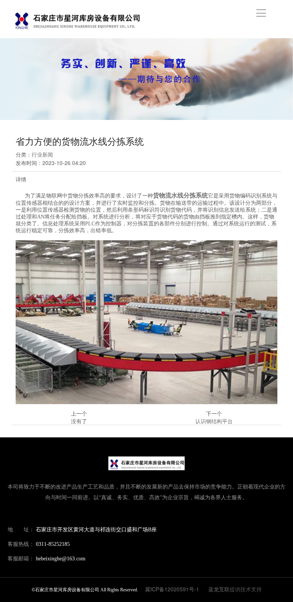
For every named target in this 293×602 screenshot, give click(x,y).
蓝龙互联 (219, 589)
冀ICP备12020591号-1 (172, 589)
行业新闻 (42, 154)
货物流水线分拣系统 (180, 195)
